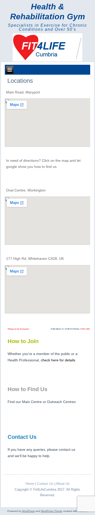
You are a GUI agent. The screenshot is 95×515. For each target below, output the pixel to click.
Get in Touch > (68, 468)
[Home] (47, 47)
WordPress (28, 511)
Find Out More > (66, 373)
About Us (63, 484)
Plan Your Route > (65, 420)
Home (30, 484)
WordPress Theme (51, 511)
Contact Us (45, 484)
